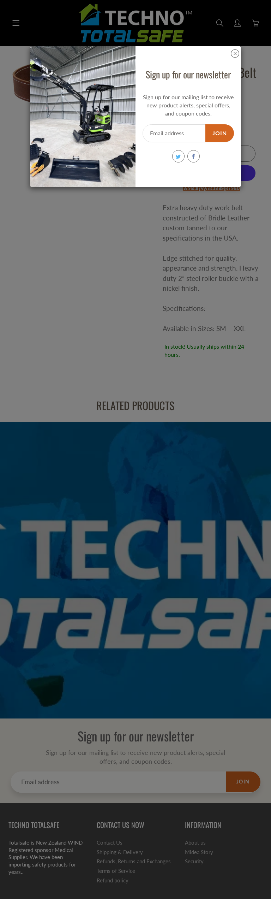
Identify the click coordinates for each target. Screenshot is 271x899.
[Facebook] (193, 156)
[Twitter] (178, 156)
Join (219, 133)
